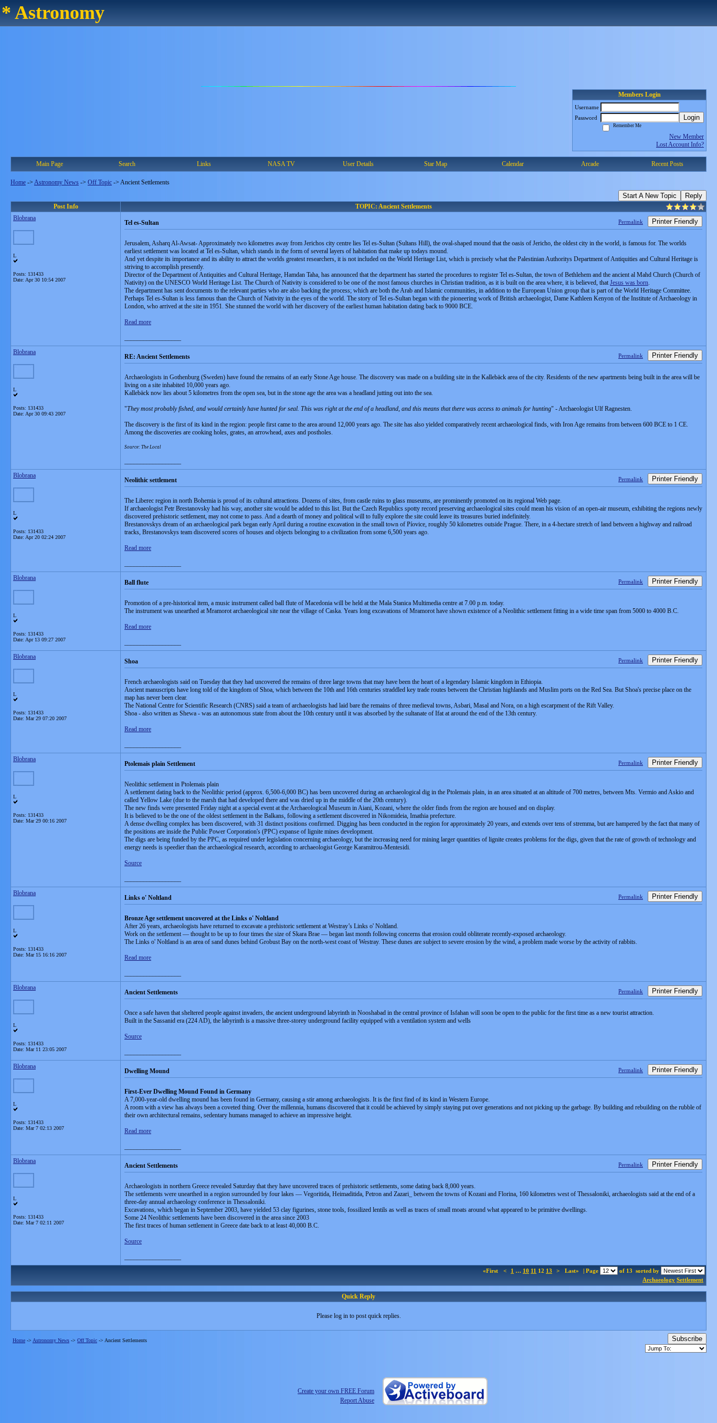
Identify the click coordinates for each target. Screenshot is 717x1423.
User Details (358, 164)
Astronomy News (56, 182)
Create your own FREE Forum (336, 1391)
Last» (573, 1271)
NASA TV (281, 164)
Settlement (690, 1279)
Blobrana (24, 218)
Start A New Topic (650, 196)
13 (549, 1271)
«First (491, 1271)
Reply (693, 196)
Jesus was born (629, 282)
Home (18, 182)
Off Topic (100, 182)
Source (133, 863)
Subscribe (687, 1339)
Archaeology (658, 1279)
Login (691, 117)
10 (526, 1271)
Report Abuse (357, 1400)
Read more (137, 322)
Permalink (630, 222)
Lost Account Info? (680, 144)
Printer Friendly (675, 221)
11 (533, 1271)
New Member (686, 136)
